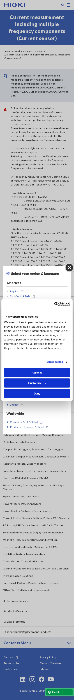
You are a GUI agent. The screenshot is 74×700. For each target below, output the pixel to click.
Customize (35, 383)
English (14, 291)
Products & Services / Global (27, 426)
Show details (55, 361)
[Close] (69, 267)
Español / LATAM (20, 296)
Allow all (37, 372)
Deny (37, 393)
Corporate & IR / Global (24, 422)
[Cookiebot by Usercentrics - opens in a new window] (54, 304)
